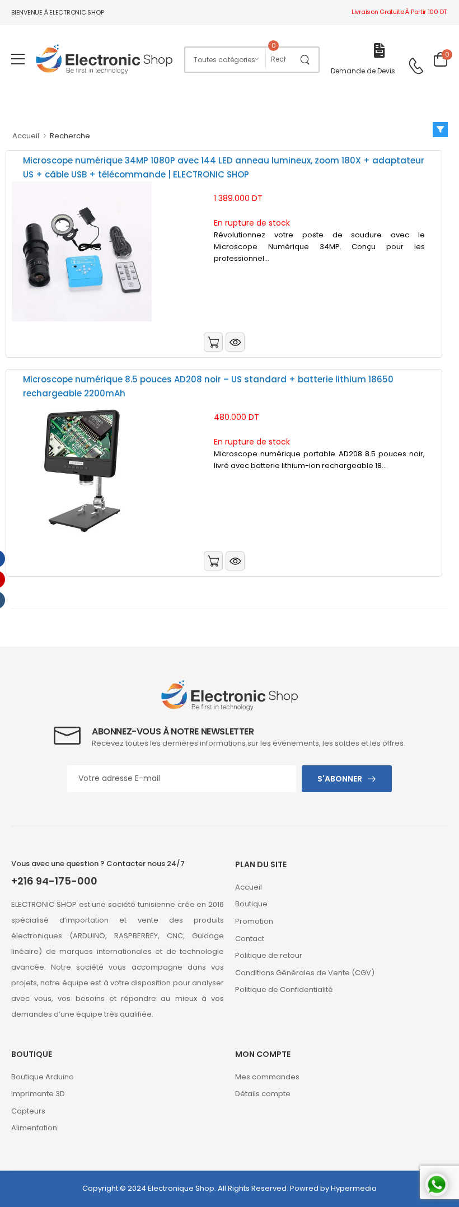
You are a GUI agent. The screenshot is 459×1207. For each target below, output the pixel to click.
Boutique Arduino (42, 1077)
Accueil (25, 135)
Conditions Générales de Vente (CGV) (304, 972)
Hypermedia (354, 1188)
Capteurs (28, 1111)
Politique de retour (268, 955)
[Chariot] (213, 342)
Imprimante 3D (38, 1093)
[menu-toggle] (18, 59)
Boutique (251, 904)
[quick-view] (235, 342)
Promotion (254, 921)
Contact (249, 938)
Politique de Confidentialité (284, 989)
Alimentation (34, 1127)
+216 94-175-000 (54, 881)
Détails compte (263, 1093)
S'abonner (339, 778)
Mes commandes (267, 1077)
